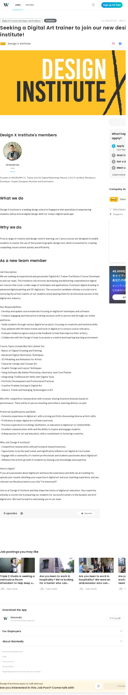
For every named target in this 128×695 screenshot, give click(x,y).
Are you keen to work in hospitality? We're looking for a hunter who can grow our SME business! (56, 581)
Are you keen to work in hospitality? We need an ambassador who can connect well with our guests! (94, 583)
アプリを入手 (115, 618)
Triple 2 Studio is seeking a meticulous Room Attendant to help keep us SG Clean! (17, 581)
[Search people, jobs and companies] (93, 5)
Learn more (118, 174)
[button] (64, 610)
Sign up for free (112, 5)
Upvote (88, 513)
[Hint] (22, 513)
